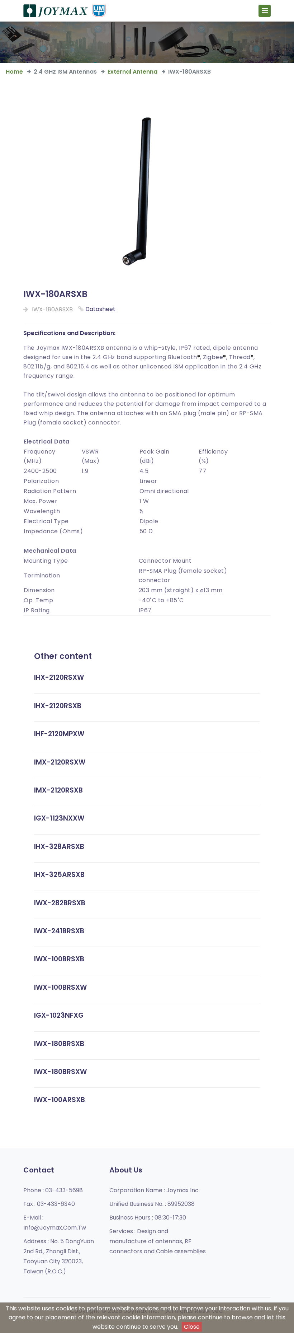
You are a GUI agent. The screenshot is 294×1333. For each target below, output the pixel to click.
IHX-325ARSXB (59, 874)
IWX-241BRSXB (59, 931)
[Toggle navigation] (265, 11)
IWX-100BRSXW (60, 987)
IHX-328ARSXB (59, 846)
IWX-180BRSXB (59, 1044)
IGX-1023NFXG (59, 1015)
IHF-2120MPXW (59, 734)
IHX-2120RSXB (57, 706)
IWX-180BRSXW (60, 1072)
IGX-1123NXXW (59, 818)
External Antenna (132, 72)
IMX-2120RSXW (59, 762)
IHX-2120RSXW (59, 677)
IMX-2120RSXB (58, 790)
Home (14, 72)
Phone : (53, 1190)
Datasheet (100, 309)
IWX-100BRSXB (59, 959)
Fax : (49, 1204)
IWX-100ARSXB (59, 1100)
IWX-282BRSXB (59, 903)
